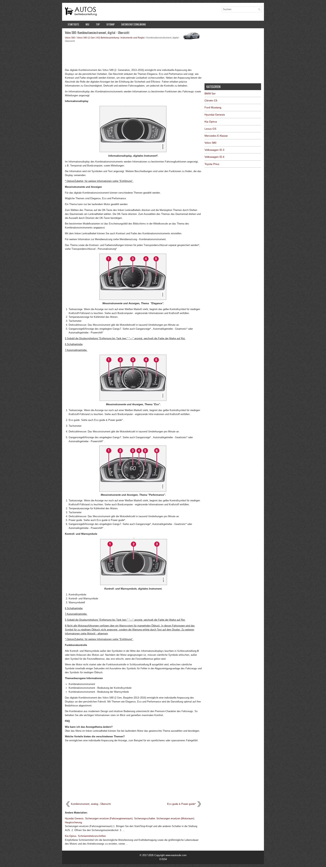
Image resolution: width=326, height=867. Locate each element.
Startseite (73, 24)
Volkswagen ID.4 (214, 156)
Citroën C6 (211, 100)
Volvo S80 (70, 37)
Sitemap (110, 24)
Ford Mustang (213, 107)
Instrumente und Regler (133, 37)
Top (98, 24)
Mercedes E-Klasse (216, 135)
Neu (87, 24)
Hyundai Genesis (215, 114)
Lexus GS (210, 128)
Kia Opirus (211, 121)
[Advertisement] (133, 55)
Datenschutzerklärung (133, 24)
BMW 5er (210, 93)
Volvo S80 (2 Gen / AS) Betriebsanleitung (98, 37)
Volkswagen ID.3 (214, 149)
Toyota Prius (212, 163)
